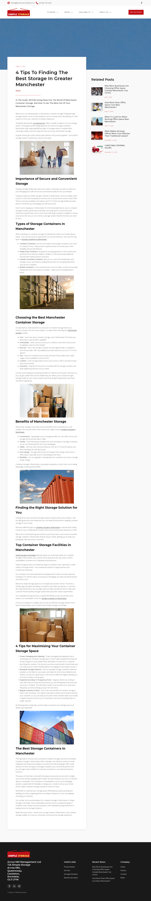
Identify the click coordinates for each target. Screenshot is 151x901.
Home (122, 867)
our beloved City (39, 123)
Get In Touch (136, 12)
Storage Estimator (71, 874)
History (123, 870)
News (18, 91)
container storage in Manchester (48, 527)
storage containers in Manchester (34, 239)
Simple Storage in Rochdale (26, 555)
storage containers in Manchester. (54, 598)
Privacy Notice (69, 867)
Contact (123, 874)
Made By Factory (21, 892)
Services (67, 870)
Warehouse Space (71, 878)
